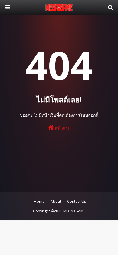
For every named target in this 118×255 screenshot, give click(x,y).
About (56, 201)
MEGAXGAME (74, 211)
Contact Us (76, 201)
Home (39, 201)
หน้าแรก (62, 128)
